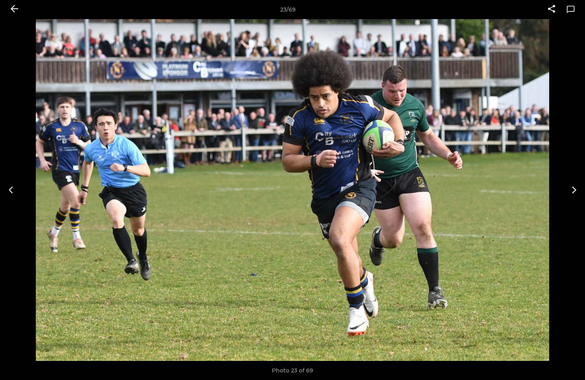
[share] (551, 9)
